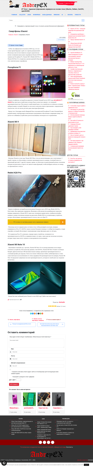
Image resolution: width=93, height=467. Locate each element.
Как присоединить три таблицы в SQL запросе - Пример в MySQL (75, 142)
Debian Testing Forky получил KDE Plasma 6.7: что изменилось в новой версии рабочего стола (76, 64)
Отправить (15, 384)
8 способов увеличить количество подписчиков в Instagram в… (65, 433)
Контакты (69, 447)
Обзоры (70, 14)
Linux (29, 14)
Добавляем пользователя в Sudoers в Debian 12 (76, 132)
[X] (38, 313)
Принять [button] (86, 464)
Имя (12, 349)
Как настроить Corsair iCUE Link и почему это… (67, 425)
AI (62, 14)
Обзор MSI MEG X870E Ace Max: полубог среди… (21, 433)
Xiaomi (16, 34)
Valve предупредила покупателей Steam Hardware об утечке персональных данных (76, 79)
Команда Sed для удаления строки (74, 125)
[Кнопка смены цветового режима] (4, 463)
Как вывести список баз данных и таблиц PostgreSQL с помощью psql (76, 111)
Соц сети (22, 14)
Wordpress (36, 14)
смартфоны (17, 319)
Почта (13, 356)
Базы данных (47, 14)
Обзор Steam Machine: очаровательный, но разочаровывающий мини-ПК (22, 422)
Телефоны (41, 320)
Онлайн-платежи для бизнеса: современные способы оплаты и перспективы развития (75, 71)
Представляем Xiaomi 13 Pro (76, 40)
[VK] (48, 442)
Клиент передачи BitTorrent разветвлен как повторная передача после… (44, 431)
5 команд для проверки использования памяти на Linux (76, 147)
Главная (14, 14)
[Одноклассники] (35, 313)
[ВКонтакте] (33, 313)
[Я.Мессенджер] (31, 313)
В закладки (62, 39)
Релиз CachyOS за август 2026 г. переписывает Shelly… (44, 426)
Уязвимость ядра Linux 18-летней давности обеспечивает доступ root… (44, 436)
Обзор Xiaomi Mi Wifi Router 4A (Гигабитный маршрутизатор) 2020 (75, 45)
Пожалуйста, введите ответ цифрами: (23, 376)
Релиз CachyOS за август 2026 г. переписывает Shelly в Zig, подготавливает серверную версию (76, 86)
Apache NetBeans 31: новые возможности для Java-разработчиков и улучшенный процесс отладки (75, 56)
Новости (78, 14)
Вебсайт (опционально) (18, 363)
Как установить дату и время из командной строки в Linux (76, 136)
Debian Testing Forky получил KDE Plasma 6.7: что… (44, 422)
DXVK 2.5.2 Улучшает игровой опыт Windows (65, 429)
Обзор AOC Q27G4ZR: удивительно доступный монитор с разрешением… (20, 425)
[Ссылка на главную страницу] (34, 4)
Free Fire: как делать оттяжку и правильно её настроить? (75, 160)
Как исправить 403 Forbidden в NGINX (74, 128)
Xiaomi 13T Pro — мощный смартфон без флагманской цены (76, 30)
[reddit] (42, 313)
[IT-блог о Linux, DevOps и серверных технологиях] (14, 4)
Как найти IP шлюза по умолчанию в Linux (75, 121)
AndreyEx (62, 302)
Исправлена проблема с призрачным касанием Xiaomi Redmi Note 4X (76, 36)
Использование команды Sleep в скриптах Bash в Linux (76, 116)
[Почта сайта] (44, 442)
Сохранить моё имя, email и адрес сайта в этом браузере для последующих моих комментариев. (34, 372)
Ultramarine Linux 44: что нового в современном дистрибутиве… (65, 422)
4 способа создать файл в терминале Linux (76, 106)
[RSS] (40, 442)
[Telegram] (36, 313)
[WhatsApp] (40, 313)
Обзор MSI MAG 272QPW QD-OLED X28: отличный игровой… (21, 429)
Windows (57, 14)
